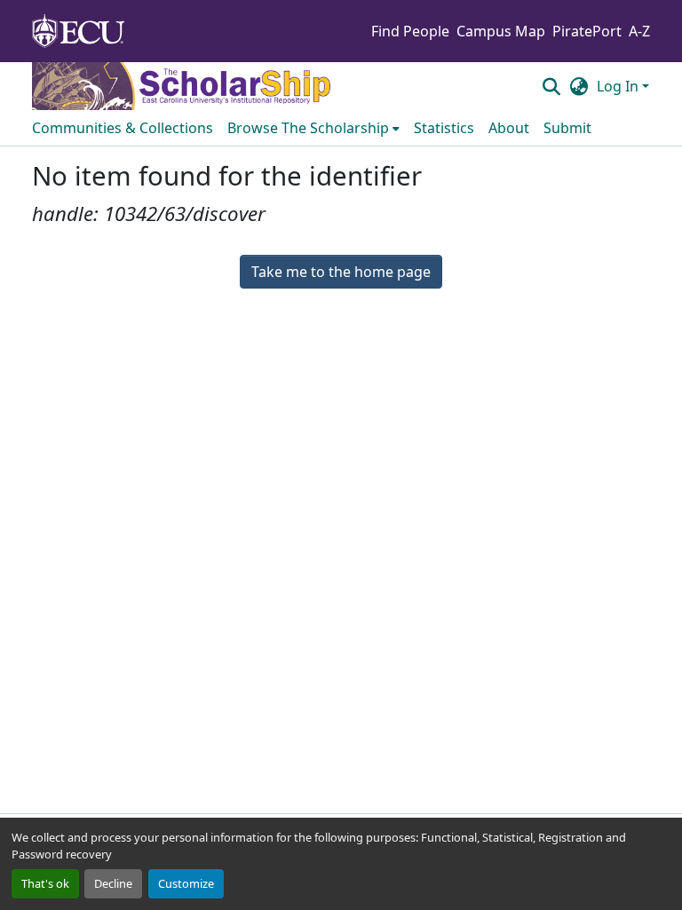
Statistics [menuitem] (444, 128)
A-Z (639, 31)
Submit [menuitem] (567, 128)
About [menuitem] (508, 128)
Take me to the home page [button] (341, 271)
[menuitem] (313, 128)
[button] (551, 86)
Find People (410, 31)
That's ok (45, 883)
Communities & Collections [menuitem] (122, 128)
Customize (186, 883)
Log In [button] (619, 86)
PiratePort (587, 31)
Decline (113, 883)
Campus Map (500, 31)
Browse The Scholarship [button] (308, 128)
